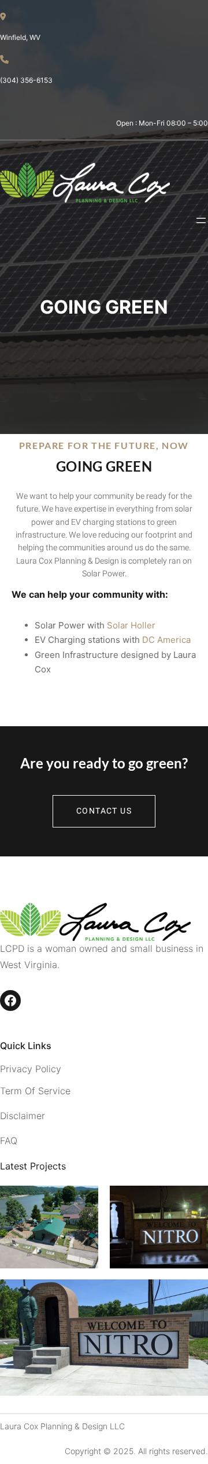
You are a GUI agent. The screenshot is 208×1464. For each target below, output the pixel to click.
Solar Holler (131, 625)
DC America (166, 639)
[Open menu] (201, 220)
